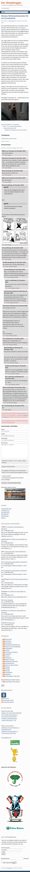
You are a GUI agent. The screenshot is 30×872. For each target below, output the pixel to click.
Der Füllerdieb (9, 600)
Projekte (7, 668)
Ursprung (11, 266)
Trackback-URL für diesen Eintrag (8, 138)
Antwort (9, 155)
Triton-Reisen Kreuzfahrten (12, 681)
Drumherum (8, 643)
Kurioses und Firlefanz (6, 124)
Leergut (7, 655)
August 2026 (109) (6, 508)
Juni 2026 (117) (5, 512)
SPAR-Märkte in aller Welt (12, 676)
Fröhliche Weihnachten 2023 (10, 128)
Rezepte (7, 670)
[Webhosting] (15, 742)
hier (20, 415)
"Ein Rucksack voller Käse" (8, 733)
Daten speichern (7, 862)
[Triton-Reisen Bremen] (15, 494)
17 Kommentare (15, 124)
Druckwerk (8, 641)
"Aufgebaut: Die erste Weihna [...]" (10, 727)
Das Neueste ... (5, 516)
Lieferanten (8, 657)
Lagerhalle (8, 654)
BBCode (3, 466)
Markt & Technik (9, 659)
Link (6, 155)
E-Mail (3, 434)
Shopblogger (8, 672)
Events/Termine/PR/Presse (12, 644)
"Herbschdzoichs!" (6, 729)
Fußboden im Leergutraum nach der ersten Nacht (15, 129)
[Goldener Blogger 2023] (15, 754)
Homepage (4, 438)
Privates (7, 667)
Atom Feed (6, 698)
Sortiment (7, 674)
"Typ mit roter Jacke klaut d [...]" (9, 714)
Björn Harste (12, 21)
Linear (14, 148)
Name (3, 429)
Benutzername (6, 847)
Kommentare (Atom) (8, 702)
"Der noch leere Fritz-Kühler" (9, 716)
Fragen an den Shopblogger (13, 646)
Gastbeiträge (8, 648)
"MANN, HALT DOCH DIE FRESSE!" (11, 713)
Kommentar (4, 442)
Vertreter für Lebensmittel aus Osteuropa (16, 562)
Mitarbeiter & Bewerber (11, 661)
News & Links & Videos (11, 665)
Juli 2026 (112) (5, 510)
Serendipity (9, 868)
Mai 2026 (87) (5, 514)
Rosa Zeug (12, 622)
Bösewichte (8, 639)
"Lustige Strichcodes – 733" (8, 720)
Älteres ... (3, 518)
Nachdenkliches (9, 663)
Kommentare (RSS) (8, 700)
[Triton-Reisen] (15, 828)
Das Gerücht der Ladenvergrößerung (16, 551)
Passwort (4, 849)
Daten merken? (7, 476)
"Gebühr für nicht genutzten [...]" (9, 731)
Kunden (7, 650)
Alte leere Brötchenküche (16, 126)
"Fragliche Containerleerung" (9, 718)
